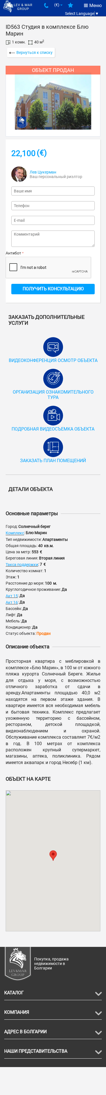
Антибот (13, 253)
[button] (53, 855)
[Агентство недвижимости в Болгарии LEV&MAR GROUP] (18, 6)
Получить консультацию (53, 288)
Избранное (70, 7)
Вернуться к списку (34, 52)
